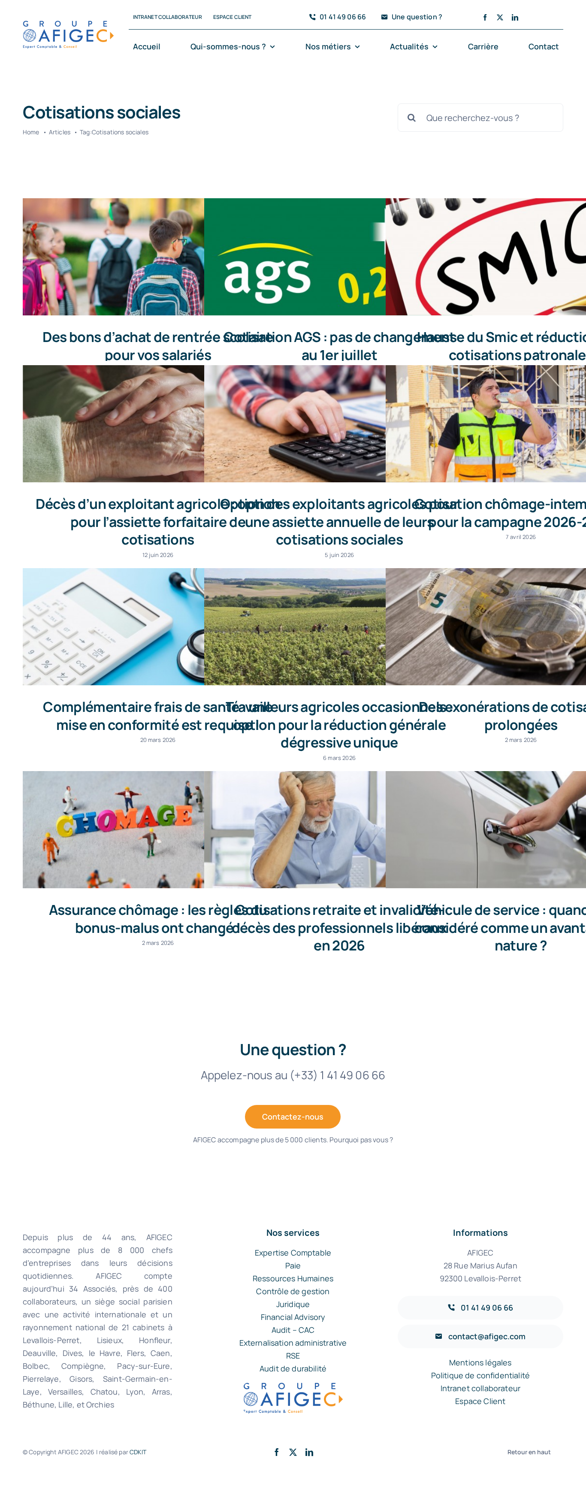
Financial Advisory (293, 1317)
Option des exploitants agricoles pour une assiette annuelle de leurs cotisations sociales (339, 521)
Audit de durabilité (293, 1368)
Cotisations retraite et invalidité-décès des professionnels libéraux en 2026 (339, 927)
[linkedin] (515, 17)
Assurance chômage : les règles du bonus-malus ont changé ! (158, 918)
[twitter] (500, 17)
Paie (293, 1265)
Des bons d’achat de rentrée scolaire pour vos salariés (157, 345)
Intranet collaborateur (481, 1388)
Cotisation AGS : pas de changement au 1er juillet (339, 345)
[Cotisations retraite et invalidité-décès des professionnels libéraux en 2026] (338, 829)
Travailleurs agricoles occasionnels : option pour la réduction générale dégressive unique (339, 724)
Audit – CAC (293, 1330)
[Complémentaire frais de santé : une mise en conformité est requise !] (157, 626)
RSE (293, 1355)
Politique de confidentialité (480, 1375)
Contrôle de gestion (292, 1291)
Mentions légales (480, 1362)
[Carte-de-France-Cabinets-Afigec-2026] (68, 24)
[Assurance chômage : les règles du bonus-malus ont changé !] (157, 829)
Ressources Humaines (293, 1278)
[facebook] (485, 17)
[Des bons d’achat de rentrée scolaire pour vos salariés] (157, 256)
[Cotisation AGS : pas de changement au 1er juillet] (338, 256)
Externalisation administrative (293, 1343)
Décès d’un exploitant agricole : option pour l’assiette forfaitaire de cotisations (158, 521)
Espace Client (480, 1401)
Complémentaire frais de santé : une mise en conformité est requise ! (158, 715)
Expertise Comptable (293, 1252)
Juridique (293, 1304)
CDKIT (138, 1452)
